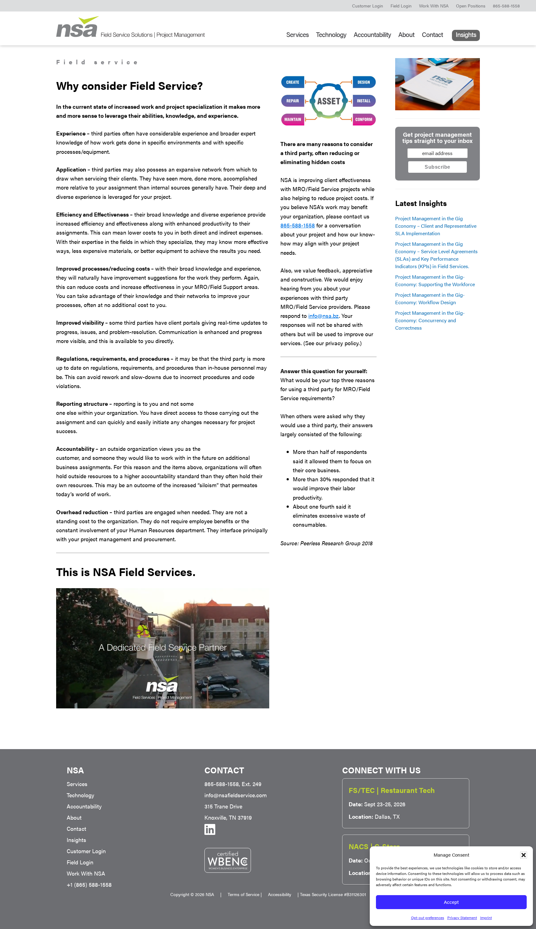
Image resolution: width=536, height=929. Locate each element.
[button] (523, 855)
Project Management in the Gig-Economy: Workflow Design (430, 298)
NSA (130, 27)
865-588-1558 (506, 5)
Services (77, 784)
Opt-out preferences (427, 917)
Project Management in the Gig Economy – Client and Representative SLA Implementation (435, 226)
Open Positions (470, 5)
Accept (451, 902)
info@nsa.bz (323, 315)
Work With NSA (434, 5)
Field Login (401, 5)
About (74, 817)
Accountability (84, 806)
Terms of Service (243, 894)
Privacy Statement (462, 917)
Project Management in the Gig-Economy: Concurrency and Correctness (430, 320)
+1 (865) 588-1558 (89, 884)
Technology (80, 795)
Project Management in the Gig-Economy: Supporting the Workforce (435, 280)
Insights (76, 840)
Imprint (486, 917)
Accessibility (282, 894)
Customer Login (367, 5)
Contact (76, 828)
